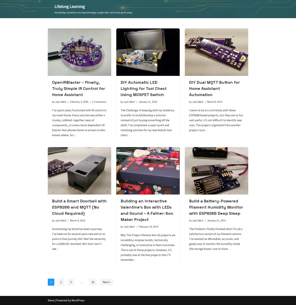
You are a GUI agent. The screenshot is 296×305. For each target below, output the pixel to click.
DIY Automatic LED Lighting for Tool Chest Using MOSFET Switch (144, 88)
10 (92, 282)
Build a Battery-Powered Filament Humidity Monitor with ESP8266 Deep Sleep (216, 207)
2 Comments (99, 101)
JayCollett (60, 101)
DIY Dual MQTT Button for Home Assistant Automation (214, 88)
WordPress (78, 300)
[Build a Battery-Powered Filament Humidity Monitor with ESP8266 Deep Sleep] (216, 171)
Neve (51, 300)
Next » (107, 282)
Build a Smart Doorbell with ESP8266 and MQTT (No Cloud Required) (79, 207)
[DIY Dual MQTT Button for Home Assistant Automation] (216, 52)
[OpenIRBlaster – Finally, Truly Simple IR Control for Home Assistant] (79, 52)
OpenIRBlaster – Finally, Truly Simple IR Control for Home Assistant (78, 88)
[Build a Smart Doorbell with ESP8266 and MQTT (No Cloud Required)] (79, 171)
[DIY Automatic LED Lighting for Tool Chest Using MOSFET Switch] (148, 52)
